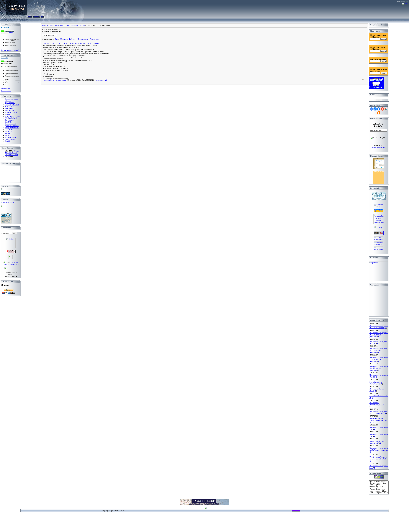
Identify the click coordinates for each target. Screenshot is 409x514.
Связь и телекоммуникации (75, 25)
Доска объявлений (56, 25)
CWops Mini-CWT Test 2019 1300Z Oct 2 (12, 153)
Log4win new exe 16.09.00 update (375, 383)
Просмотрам (94, 39)
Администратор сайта (11, 264)
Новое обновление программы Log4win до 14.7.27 (378, 420)
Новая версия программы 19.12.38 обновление (378, 327)
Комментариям (83, 39)
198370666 (14, 262)
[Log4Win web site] (379, 478)
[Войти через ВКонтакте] (375, 109)
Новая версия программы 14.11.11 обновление (378, 412)
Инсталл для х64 (6, 88)
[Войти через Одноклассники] (378, 112)
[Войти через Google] (386, 109)
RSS (405, 20)
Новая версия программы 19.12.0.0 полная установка (378, 334)
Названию (64, 39)
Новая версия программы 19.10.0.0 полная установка (378, 359)
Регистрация (36, 16)
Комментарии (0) (101, 80)
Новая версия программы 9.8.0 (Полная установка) (378, 449)
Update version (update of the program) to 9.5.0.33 (378, 458)
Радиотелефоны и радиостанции (54, 80)
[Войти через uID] (371, 109)
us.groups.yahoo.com (378, 147)
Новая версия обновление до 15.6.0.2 (377, 404)
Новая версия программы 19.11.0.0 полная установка (378, 350)
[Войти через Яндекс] (382, 109)
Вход (42, 16)
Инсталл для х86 (6, 91)
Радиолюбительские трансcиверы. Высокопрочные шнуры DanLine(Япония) (71, 43)
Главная (29, 16)
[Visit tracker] (2, 206)
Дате (56, 39)
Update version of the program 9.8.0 (376, 442)
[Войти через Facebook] (378, 109)
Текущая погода (379, 171)
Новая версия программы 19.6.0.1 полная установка (378, 368)
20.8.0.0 (11, 33)
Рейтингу (72, 39)
